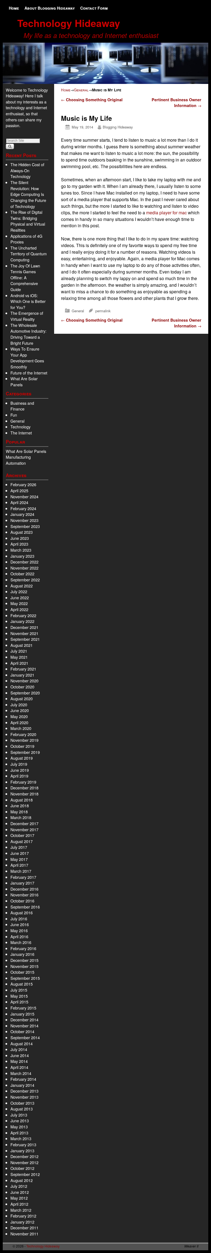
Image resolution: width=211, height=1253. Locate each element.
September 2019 (25, 752)
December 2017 (24, 823)
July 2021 (18, 651)
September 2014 (25, 1037)
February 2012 (23, 1216)
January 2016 (22, 954)
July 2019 (18, 764)
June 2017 (19, 853)
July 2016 (18, 918)
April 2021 (19, 663)
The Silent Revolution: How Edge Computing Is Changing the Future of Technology (28, 194)
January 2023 (22, 556)
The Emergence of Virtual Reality (26, 316)
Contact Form (94, 8)
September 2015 (25, 978)
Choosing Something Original (92, 99)
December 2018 (24, 787)
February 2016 (23, 948)
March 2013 (20, 1138)
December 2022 (24, 562)
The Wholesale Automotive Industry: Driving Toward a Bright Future (28, 334)
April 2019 (19, 776)
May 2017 (19, 859)
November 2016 (24, 895)
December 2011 (24, 1227)
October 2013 (22, 1103)
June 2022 (19, 597)
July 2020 (18, 704)
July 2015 (18, 990)
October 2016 (22, 901)
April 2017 (19, 865)
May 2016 (19, 930)
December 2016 (24, 889)
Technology (20, 426)
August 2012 (21, 1180)
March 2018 (20, 817)
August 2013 (21, 1109)
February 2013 (23, 1144)
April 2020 (19, 722)
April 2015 (19, 1002)
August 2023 (21, 532)
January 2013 (22, 1150)
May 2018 (19, 811)
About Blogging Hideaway (49, 8)
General (17, 421)
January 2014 (22, 1085)
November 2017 (24, 829)
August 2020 (21, 698)
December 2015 (24, 960)
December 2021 (24, 627)
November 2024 (24, 496)
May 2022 (19, 603)
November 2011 (24, 1233)
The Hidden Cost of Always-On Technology (27, 170)
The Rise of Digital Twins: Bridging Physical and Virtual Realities (27, 221)
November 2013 (24, 1097)
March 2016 (20, 942)
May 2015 (19, 996)
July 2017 (18, 847)
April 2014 (19, 1067)
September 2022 (25, 579)
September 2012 (25, 1174)
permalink (102, 310)
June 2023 (19, 538)
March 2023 (20, 550)
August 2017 (21, 841)
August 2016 (21, 912)
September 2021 (25, 639)
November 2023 (24, 520)
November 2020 (24, 680)
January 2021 (22, 675)
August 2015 (21, 984)
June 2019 (19, 770)
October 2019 (22, 746)
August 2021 (21, 645)
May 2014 (19, 1061)
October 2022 (22, 573)
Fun (13, 415)
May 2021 (19, 657)
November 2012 (24, 1162)
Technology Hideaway (68, 23)
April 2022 (19, 609)
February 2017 (23, 877)
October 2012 (22, 1168)
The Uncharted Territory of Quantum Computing (28, 253)
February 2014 (23, 1079)
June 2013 (19, 1120)
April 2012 (19, 1204)
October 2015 (22, 972)
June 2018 (19, 805)
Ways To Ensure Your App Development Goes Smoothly (27, 358)
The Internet (21, 433)
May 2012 (19, 1198)
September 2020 (25, 693)
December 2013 (24, 1091)
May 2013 (19, 1126)
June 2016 (19, 924)
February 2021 (23, 669)
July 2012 (18, 1186)
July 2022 (18, 591)
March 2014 (20, 1073)
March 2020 (20, 728)
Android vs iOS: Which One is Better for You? (28, 301)
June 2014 (19, 1055)
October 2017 (22, 835)
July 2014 (18, 1049)
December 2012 (24, 1156)
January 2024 (22, 514)
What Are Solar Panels (26, 451)
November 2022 (24, 568)
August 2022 (21, 586)
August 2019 (21, 758)
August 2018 (21, 800)
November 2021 (24, 633)
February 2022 (23, 615)
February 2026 (23, 484)
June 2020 (19, 710)
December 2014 (24, 1019)
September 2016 (25, 907)
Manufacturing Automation (18, 460)
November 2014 (24, 1025)
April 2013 (19, 1133)
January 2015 (22, 1014)
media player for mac (166, 212)
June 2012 (19, 1192)
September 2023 (25, 526)
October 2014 (22, 1031)
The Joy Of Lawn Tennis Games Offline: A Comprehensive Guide (25, 277)
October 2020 (22, 687)
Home (14, 8)
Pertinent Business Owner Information (176, 102)
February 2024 (23, 508)
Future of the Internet (28, 373)
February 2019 (23, 782)
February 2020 (23, 734)
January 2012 (22, 1222)
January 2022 (22, 621)
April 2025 (19, 490)
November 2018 (24, 794)
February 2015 (23, 1008)
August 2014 (21, 1043)
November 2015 (24, 966)
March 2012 (20, 1210)
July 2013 (18, 1115)
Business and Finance (22, 406)
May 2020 (19, 716)
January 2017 (22, 883)
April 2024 (19, 502)
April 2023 (19, 544)
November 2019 (24, 740)
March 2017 (20, 871)
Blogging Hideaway (118, 127)
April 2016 (19, 936)
